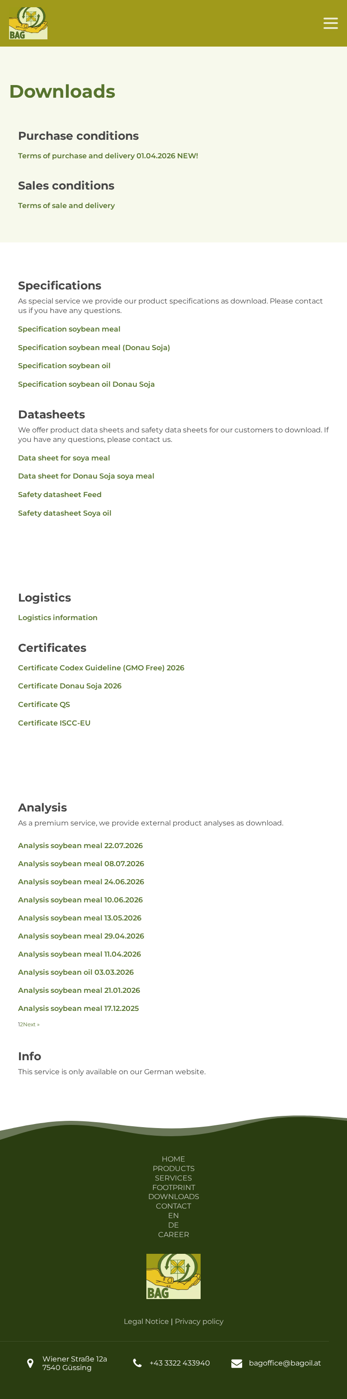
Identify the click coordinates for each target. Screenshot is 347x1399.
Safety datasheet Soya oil (65, 513)
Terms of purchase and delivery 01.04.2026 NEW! (108, 156)
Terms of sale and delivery (66, 205)
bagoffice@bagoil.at (285, 1363)
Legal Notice (146, 1321)
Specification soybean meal (69, 329)
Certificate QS (44, 704)
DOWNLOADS (173, 1196)
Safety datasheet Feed (60, 494)
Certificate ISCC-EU (54, 723)
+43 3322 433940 (180, 1363)
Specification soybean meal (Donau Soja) (94, 347)
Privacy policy (199, 1321)
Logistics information (58, 617)
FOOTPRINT (173, 1187)
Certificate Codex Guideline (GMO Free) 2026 (101, 668)
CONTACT (173, 1206)
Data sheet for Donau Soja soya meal (86, 476)
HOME (173, 1159)
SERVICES (173, 1178)
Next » (31, 1024)
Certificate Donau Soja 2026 (70, 686)
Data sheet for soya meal (64, 458)
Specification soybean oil (64, 365)
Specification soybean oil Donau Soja (86, 384)
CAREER (173, 1234)
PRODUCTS (174, 1168)
